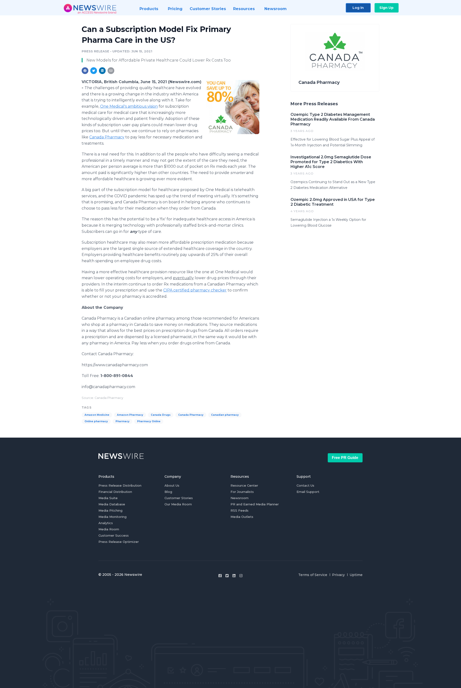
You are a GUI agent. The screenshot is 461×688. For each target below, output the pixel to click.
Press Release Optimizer (118, 542)
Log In (358, 8)
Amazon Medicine (97, 414)
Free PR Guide (345, 458)
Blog (168, 492)
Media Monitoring (112, 517)
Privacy (338, 575)
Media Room (108, 529)
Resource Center (244, 485)
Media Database (111, 504)
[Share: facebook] (85, 70)
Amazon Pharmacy (130, 414)
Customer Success (113, 535)
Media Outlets (241, 517)
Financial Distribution (115, 492)
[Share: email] (110, 70)
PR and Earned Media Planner (254, 504)
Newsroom (239, 498)
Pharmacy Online (148, 421)
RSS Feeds (239, 510)
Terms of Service (312, 575)
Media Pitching (110, 510)
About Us (171, 485)
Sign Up (386, 8)
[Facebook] (220, 575)
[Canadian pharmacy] (232, 107)
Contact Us (305, 485)
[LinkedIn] (234, 575)
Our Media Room (178, 504)
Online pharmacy (96, 421)
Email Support (308, 492)
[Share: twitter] (93, 70)
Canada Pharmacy (106, 137)
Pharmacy (122, 421)
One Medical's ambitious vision (129, 106)
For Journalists (242, 492)
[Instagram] (241, 575)
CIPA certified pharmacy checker (195, 290)
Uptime (356, 575)
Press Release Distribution (119, 485)
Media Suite (108, 498)
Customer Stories (178, 498)
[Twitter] (227, 575)
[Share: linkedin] (102, 70)
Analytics (105, 523)
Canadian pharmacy (225, 414)
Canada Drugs (160, 414)
